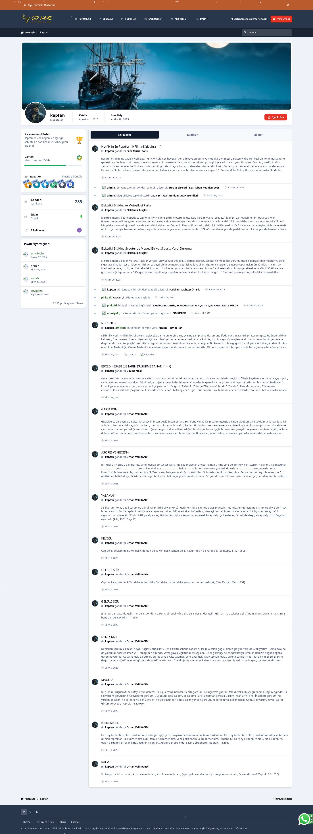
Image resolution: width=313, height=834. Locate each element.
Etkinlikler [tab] (124, 135)
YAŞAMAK (108, 495)
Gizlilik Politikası (45, 821)
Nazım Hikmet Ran (170, 327)
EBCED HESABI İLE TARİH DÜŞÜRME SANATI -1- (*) (136, 366)
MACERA (107, 680)
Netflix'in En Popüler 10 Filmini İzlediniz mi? (131, 146)
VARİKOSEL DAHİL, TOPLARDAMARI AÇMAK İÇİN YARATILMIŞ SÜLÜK (195, 305)
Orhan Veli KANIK (137, 414)
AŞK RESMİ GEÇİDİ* (115, 452)
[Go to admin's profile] (25, 266)
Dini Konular (134, 371)
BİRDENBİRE (110, 723)
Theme (27, 821)
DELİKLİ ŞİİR (110, 570)
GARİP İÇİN (109, 409)
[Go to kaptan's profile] (95, 148)
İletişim (62, 821)
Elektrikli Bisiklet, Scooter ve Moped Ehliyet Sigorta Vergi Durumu (146, 248)
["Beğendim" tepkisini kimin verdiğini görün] (148, 354)
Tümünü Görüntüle (71, 176)
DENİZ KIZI (109, 637)
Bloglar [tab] (258, 135)
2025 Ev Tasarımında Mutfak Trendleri (174, 195)
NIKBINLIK (179, 313)
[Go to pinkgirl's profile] (79, 230)
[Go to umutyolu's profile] (25, 254)
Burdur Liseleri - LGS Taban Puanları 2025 (194, 187)
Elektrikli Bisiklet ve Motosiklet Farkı (126, 205)
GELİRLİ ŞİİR (110, 601)
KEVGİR (106, 538)
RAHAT (106, 762)
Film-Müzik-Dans (137, 151)
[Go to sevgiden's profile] (25, 291)
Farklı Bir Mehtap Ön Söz (184, 289)
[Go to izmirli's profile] (25, 279)
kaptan (109, 151)
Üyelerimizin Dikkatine (41, 5)
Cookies (75, 821)
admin (35, 266)
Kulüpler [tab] (192, 135)
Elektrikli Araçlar (137, 210)
